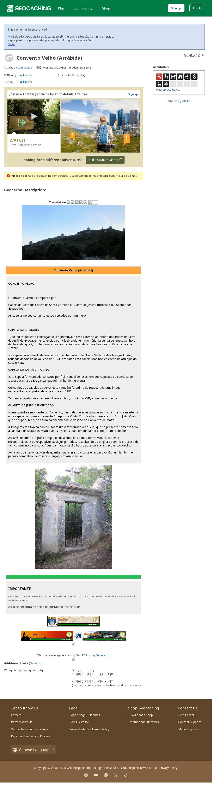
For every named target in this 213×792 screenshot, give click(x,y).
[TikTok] (125, 775)
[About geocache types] (9, 58)
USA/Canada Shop (141, 715)
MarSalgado (24, 67)
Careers (16, 715)
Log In (197, 8)
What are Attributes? (168, 89)
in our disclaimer (126, 176)
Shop (106, 8)
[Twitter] (115, 775)
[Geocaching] (29, 8)
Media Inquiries (188, 729)
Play (61, 8)
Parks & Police (79, 722)
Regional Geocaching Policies (30, 736)
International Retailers (144, 722)
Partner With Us (21, 722)
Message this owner (54, 67)
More (11, 44)
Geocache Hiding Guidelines (29, 729)
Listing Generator (98, 655)
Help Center (186, 715)
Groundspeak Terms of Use (139, 768)
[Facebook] (86, 775)
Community (83, 8)
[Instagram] (105, 775)
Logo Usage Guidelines (84, 715)
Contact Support (189, 722)
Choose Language (34, 749)
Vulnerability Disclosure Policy (89, 729)
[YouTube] (95, 775)
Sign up (176, 8)
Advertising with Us (179, 101)
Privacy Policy (168, 768)
